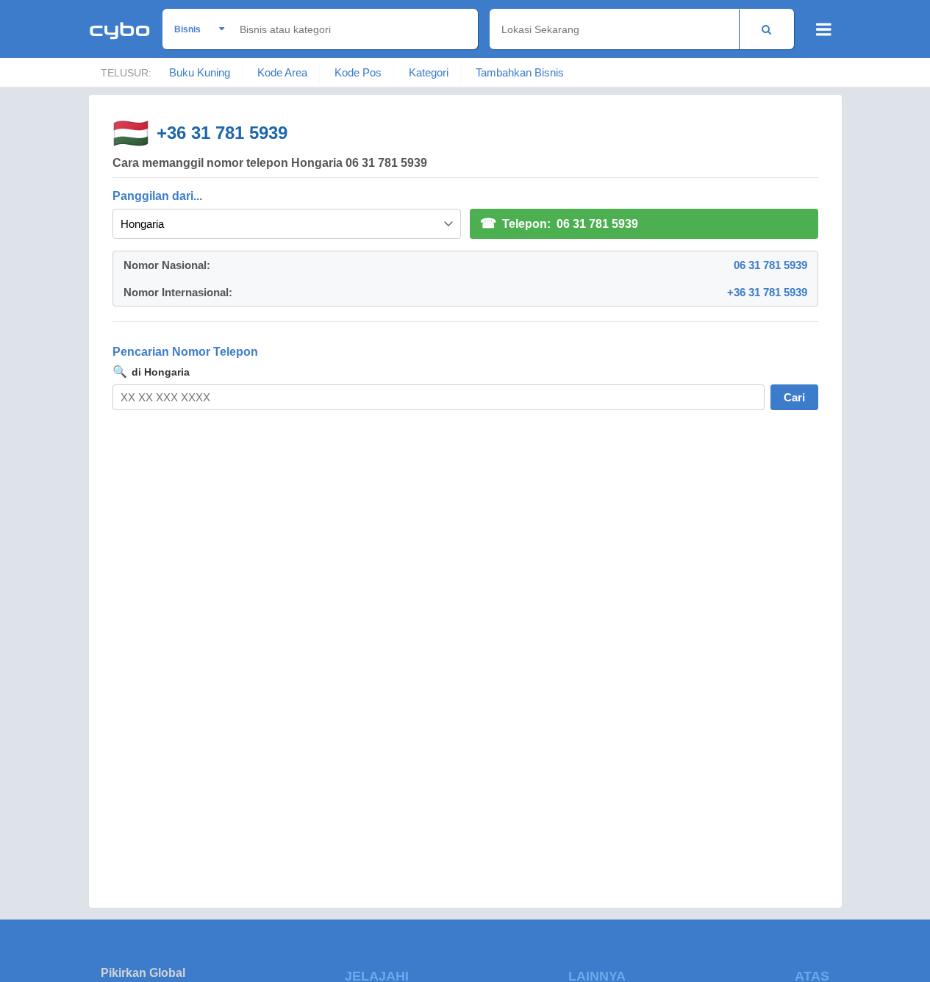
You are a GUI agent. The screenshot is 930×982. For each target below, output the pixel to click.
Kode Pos (358, 72)
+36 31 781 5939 (222, 133)
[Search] (766, 29)
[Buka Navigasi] (824, 29)
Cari (794, 397)
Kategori (428, 72)
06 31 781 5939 (770, 265)
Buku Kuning (199, 72)
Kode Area (282, 72)
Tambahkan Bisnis (520, 72)
